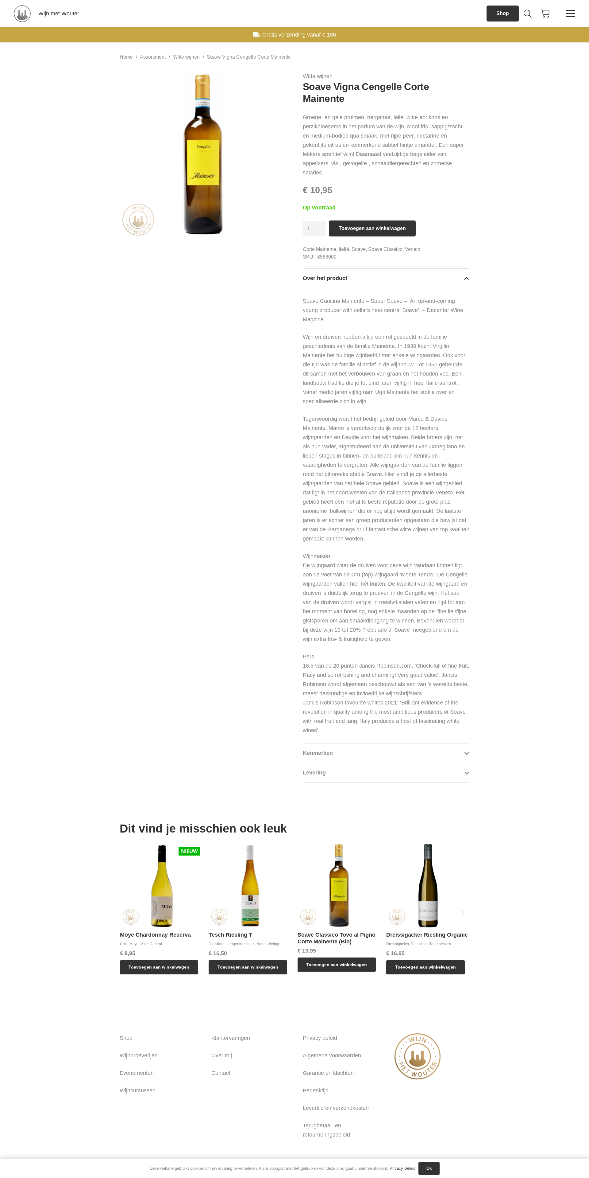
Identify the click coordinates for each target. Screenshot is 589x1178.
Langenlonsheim (240, 944)
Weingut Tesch (280, 944)
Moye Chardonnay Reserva (155, 935)
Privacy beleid (320, 1038)
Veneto (412, 249)
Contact (220, 1073)
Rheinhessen (440, 944)
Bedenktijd (316, 1090)
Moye (134, 944)
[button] (527, 13)
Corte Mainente (319, 249)
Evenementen (137, 1073)
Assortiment (153, 57)
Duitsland (217, 944)
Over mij (221, 1055)
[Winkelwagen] (545, 13)
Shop (126, 1038)
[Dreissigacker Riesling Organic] (428, 885)
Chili (124, 944)
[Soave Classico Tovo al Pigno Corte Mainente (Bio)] (339, 885)
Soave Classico (385, 249)
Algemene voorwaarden (332, 1055)
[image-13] (22, 13)
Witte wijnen (186, 57)
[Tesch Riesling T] (250, 885)
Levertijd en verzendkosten (336, 1108)
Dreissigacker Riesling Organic (427, 935)
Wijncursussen (138, 1090)
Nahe (261, 944)
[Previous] (126, 912)
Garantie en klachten (328, 1073)
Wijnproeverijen (139, 1055)
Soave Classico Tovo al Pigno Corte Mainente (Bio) (336, 938)
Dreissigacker (397, 944)
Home (126, 57)
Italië (344, 249)
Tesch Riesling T (230, 935)
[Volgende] (462, 912)
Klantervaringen (230, 1038)
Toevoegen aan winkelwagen (372, 228)
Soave (359, 249)
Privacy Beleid (402, 1168)
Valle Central (151, 944)
